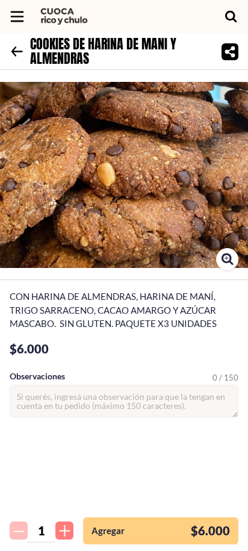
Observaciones (37, 376)
